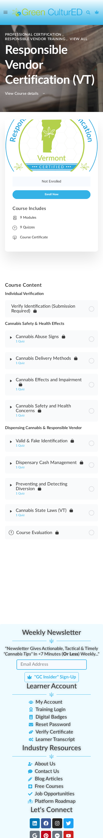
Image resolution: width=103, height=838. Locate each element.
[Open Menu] (5, 12)
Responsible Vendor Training (35, 39)
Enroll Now (51, 194)
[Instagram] (57, 823)
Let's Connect (51, 809)
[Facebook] (46, 823)
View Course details (22, 93)
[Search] (89, 12)
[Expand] (11, 337)
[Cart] (97, 12)
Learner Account (51, 686)
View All (78, 39)
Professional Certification (33, 34)
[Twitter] (69, 823)
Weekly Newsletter (51, 632)
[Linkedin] (35, 823)
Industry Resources (51, 748)
